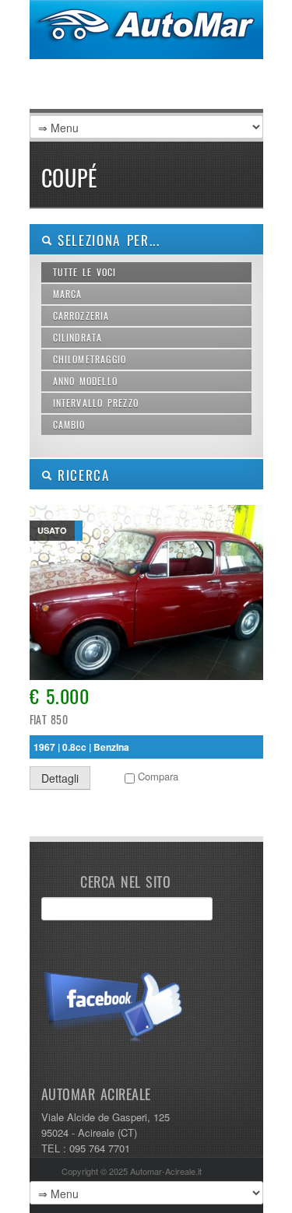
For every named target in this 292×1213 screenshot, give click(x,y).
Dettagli (60, 778)
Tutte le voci (85, 272)
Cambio (69, 424)
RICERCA (81, 475)
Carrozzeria (81, 315)
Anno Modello (85, 380)
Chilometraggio (90, 359)
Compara (158, 776)
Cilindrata (78, 337)
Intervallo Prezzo (96, 402)
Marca (68, 293)
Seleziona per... (106, 240)
